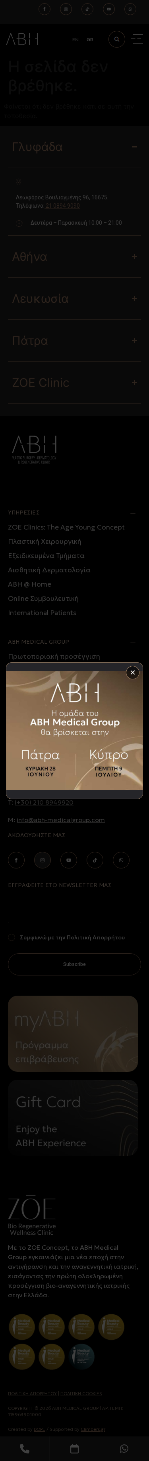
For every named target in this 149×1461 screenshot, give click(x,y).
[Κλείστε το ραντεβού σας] (74, 731)
